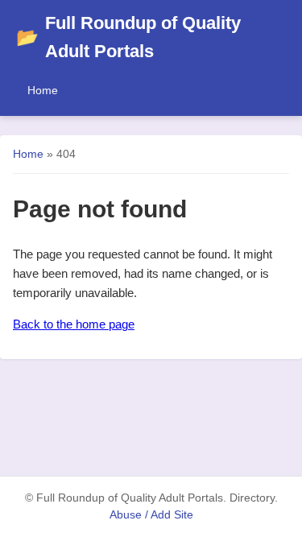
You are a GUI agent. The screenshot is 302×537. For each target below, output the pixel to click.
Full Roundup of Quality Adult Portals (128, 37)
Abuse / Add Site (151, 515)
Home (42, 90)
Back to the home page (73, 324)
